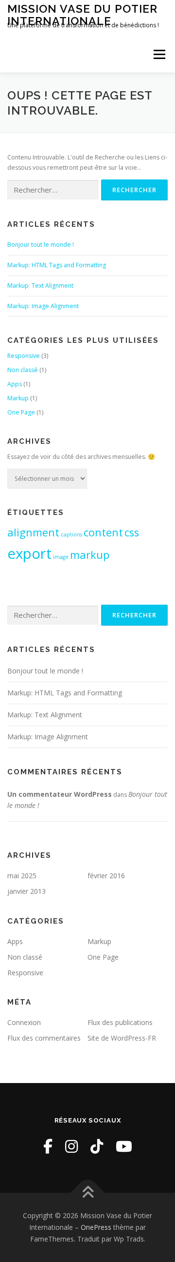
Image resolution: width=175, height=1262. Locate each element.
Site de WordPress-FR (122, 1038)
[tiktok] (96, 1146)
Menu (159, 54)
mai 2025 (21, 875)
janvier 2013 (26, 891)
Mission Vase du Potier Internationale (82, 14)
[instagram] (71, 1146)
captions (71, 534)
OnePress (96, 1227)
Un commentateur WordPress (59, 794)
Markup (18, 398)
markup (89, 555)
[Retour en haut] (87, 1193)
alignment (33, 532)
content (103, 532)
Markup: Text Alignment (40, 285)
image (61, 556)
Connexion (24, 1022)
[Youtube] (124, 1146)
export (29, 553)
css (131, 532)
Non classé (22, 370)
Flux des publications (120, 1022)
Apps (14, 384)
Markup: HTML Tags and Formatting (56, 265)
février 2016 (106, 875)
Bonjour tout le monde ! (40, 244)
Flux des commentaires (44, 1038)
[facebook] (47, 1146)
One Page (21, 412)
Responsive (23, 356)
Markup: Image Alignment (43, 306)
